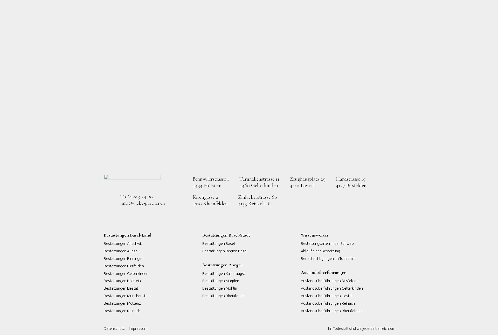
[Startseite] (132, 181)
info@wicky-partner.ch (142, 203)
